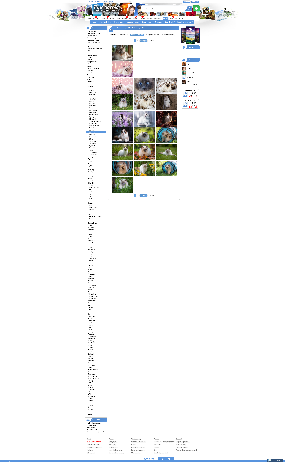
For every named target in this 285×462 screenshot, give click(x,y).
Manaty (90, 272)
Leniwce (91, 263)
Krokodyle (91, 249)
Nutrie (90, 303)
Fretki (90, 198)
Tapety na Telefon (107, 18)
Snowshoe (93, 141)
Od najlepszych (123, 35)
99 (142, 17)
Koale (90, 234)
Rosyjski (92, 134)
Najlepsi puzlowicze (104, 22)
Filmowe (90, 46)
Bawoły (90, 174)
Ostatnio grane (118, 22)
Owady (90, 157)
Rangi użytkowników (138, 450)
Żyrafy (90, 409)
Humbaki (91, 210)
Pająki (90, 318)
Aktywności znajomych (94, 447)
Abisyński (92, 99)
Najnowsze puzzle (93, 33)
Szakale (91, 356)
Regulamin (157, 444)
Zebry (90, 403)
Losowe (151, 41)
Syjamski (92, 146)
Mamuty (91, 269)
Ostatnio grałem (147, 22)
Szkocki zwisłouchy (96, 148)
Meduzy (91, 278)
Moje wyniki (158, 22)
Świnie (90, 349)
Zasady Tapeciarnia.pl (161, 453)
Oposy (90, 307)
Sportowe (90, 82)
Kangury (91, 227)
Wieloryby (91, 389)
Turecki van (93, 154)
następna (143, 41)
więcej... (196, 85)
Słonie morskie (93, 369)
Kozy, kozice (92, 243)
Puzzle (165, 18)
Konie (90, 238)
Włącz (278, 460)
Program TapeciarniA (182, 442)
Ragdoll (92, 132)
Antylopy (91, 172)
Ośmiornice (92, 312)
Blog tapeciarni (136, 453)
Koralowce (91, 241)
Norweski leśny (94, 126)
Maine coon (93, 123)
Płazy (90, 163)
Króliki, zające (93, 252)
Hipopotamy (92, 207)
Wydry (90, 398)
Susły (90, 345)
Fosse (90, 196)
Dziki (89, 190)
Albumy (135, 18)
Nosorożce (92, 301)
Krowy (90, 254)
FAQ (155, 450)
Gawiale (91, 201)
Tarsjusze (91, 374)
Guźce (90, 203)
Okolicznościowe (93, 68)
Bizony (90, 176)
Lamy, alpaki (92, 258)
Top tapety (112, 444)
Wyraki (90, 401)
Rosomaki (91, 334)
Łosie (90, 414)
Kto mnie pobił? (170, 22)
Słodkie (90, 86)
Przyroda (90, 75)
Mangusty (91, 274)
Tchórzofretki (92, 376)
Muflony (91, 287)
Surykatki (91, 343)
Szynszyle (91, 365)
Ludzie (89, 59)
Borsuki (90, 181)
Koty (89, 97)
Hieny (90, 205)
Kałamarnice (92, 232)
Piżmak (90, 325)
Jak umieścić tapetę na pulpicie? (164, 442)
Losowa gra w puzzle (132, 22)
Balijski (91, 101)
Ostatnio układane (93, 425)
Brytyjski (92, 108)
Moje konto (157, 18)
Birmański (92, 106)
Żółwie (90, 405)
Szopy (90, 363)
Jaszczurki (91, 94)
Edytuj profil (91, 453)
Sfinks (91, 139)
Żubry (90, 407)
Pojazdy (90, 70)
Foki (89, 194)
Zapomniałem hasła (93, 444)
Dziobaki (91, 192)
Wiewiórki (91, 392)
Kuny (90, 256)
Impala (90, 212)
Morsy (90, 283)
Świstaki (91, 354)
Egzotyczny (93, 117)
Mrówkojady (92, 285)
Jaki (89, 214)
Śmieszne (90, 79)
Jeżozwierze (92, 223)
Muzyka (89, 66)
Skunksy (91, 341)
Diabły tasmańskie (94, 187)
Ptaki (90, 161)
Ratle (90, 329)
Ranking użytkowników (138, 442)
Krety (90, 247)
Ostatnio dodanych (137, 35)
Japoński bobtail (95, 121)
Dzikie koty (92, 92)
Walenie (91, 383)
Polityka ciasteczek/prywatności (186, 450)
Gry (88, 50)
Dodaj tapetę (113, 442)
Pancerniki (91, 321)
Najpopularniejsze (93, 40)
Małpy (90, 276)
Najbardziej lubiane (168, 35)
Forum (142, 18)
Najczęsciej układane (152, 35)
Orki (89, 309)
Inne (88, 53)
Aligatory (91, 170)
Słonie (90, 367)
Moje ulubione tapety (115, 450)
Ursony (90, 381)
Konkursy (173, 18)
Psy (89, 159)
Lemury (90, 261)
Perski (91, 130)
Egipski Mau (93, 114)
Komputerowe (92, 55)
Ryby (90, 166)
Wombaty (91, 396)
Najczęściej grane (93, 38)
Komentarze (126, 18)
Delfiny (90, 185)
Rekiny (90, 332)
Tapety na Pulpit (93, 18)
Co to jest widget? (181, 447)
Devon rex (92, 112)
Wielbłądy (91, 387)
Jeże (89, 218)
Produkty (90, 73)
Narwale (91, 292)
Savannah (92, 137)
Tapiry (90, 372)
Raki (89, 327)
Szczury (91, 361)
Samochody (91, 77)
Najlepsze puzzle (93, 31)
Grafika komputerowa (94, 48)
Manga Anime (92, 62)
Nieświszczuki (93, 296)
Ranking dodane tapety (116, 453)
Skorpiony (91, 338)
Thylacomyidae (93, 378)
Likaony (91, 265)
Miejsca (89, 64)
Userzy (149, 18)
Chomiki (91, 183)
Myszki (90, 289)
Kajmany (91, 225)
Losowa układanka (93, 42)
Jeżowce (91, 221)
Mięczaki (91, 281)
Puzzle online (96, 28)
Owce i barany (93, 316)
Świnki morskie (93, 352)
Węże (90, 385)
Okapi (90, 305)
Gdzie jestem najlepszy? (185, 22)
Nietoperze (92, 298)
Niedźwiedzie (92, 294)
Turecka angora (94, 152)
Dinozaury (91, 90)
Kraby (90, 245)
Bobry (90, 178)
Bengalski (92, 103)
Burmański (93, 110)
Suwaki (90, 347)
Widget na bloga (181, 444)
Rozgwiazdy (92, 336)
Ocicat (91, 128)
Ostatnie (190, 47)
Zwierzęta (90, 84)
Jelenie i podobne (94, 216)
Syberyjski (92, 143)
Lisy (89, 267)
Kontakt (156, 447)
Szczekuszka (92, 358)
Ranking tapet (113, 447)
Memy (118, 18)
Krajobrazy (91, 57)
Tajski (91, 150)
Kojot (90, 236)
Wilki (89, 394)
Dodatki (181, 18)
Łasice (90, 412)
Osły (89, 314)
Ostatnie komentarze (138, 447)
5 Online (190, 60)
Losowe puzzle (92, 35)
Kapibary (91, 230)
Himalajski (92, 119)
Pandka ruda (92, 323)
